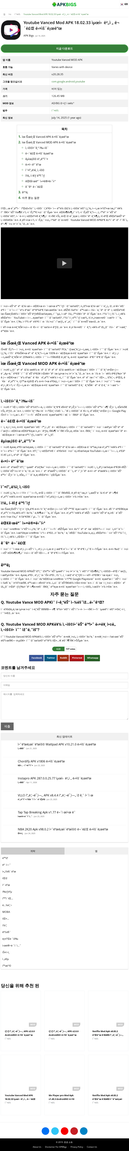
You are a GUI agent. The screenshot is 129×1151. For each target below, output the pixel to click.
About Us (37, 1146)
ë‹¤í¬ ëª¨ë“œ (33, 164)
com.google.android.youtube (68, 81)
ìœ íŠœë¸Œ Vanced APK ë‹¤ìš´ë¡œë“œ (45, 137)
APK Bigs (29, 35)
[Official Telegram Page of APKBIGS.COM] (84, 1131)
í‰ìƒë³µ (7, 891)
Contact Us (92, 1146)
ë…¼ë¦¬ (7, 905)
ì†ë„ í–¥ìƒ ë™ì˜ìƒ (35, 175)
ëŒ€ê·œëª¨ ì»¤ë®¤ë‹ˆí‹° (40, 181)
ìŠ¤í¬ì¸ (6, 952)
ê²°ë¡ (25, 192)
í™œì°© (6, 965)
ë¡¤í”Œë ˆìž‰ (10, 938)
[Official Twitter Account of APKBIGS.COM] (55, 1131)
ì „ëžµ (5, 959)
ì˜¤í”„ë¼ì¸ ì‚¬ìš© (34, 170)
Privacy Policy (77, 1146)
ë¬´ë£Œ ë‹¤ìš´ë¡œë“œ (39, 153)
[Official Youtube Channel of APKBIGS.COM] (64, 1131)
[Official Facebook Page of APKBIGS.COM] (45, 1131)
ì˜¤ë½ (17, 14)
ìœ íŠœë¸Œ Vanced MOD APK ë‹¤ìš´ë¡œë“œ (49, 142)
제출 (7, 726)
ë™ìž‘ (5, 858)
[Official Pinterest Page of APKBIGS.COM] (74, 1131)
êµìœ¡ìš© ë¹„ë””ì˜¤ (36, 159)
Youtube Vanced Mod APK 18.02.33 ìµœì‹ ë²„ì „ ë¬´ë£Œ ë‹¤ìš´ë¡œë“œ (56, 14)
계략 (32, 851)
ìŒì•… (5, 918)
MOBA (6, 911)
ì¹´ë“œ (6, 885)
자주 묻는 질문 (30, 198)
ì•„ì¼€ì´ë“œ (9, 871)
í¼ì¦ (4, 925)
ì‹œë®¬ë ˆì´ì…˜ (11, 945)
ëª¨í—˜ (6, 864)
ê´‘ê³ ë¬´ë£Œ (34, 187)
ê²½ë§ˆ (6, 932)
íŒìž (4, 878)
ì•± (10, 14)
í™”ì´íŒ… (7, 898)
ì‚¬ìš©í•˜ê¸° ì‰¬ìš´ (37, 148)
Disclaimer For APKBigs (56, 1146)
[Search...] (116, 2)
